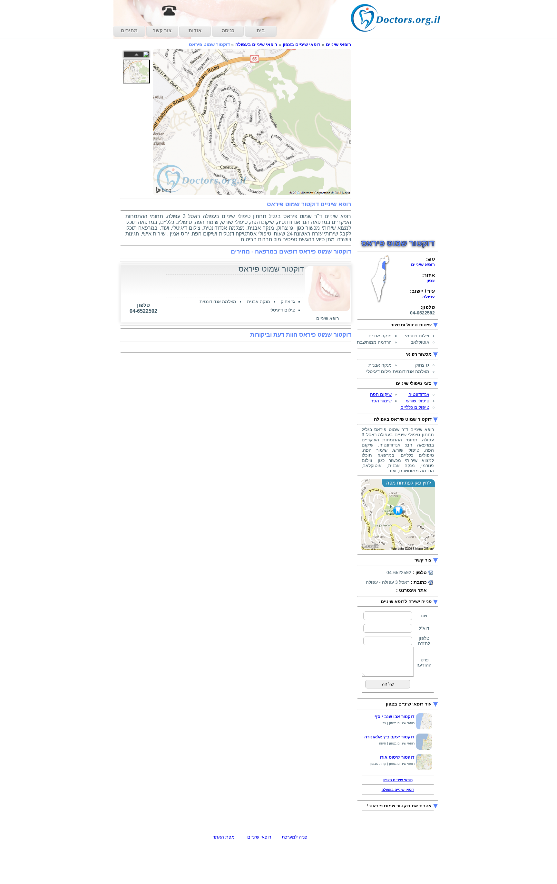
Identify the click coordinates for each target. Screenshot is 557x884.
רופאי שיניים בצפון (301, 44)
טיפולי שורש (417, 400)
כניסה (228, 30)
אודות (195, 30)
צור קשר (162, 30)
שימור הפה (381, 400)
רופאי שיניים (338, 44)
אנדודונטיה (418, 394)
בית (261, 30)
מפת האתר (224, 837)
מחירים (129, 30)
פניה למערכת (295, 837)
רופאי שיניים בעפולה (256, 44)
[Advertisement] (397, 138)
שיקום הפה (381, 394)
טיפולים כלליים (414, 407)
